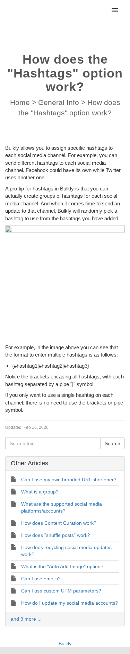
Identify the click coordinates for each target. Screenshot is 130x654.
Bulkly (65, 643)
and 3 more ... (26, 619)
